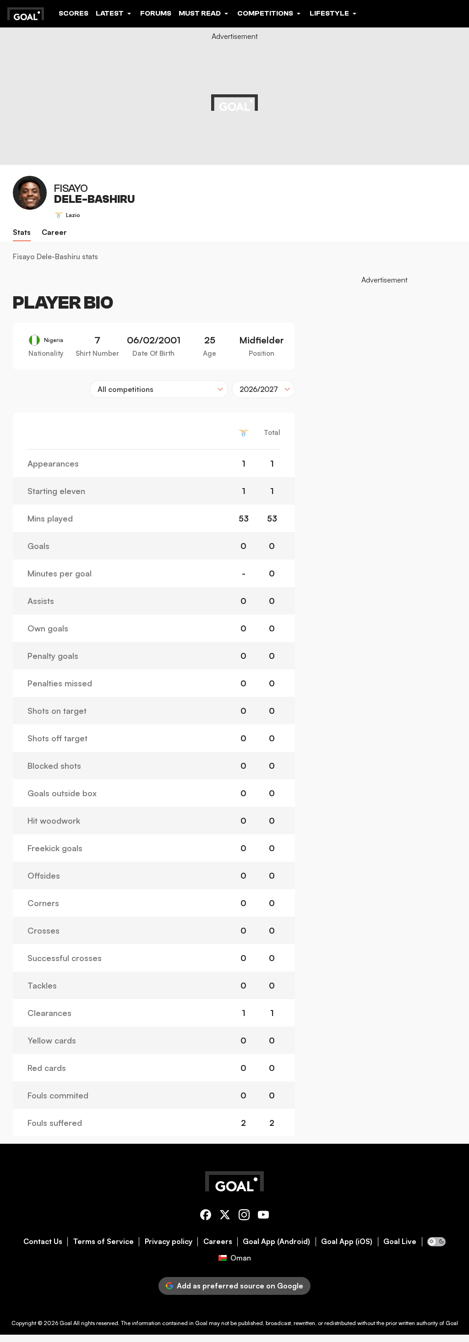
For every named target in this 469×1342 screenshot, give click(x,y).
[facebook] (205, 1216)
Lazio (73, 215)
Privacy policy (168, 1241)
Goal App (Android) (276, 1241)
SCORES (73, 13)
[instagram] (244, 1216)
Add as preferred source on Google (240, 1285)
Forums (155, 13)
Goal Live (399, 1241)
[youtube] (263, 1216)
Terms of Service (103, 1241)
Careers (217, 1241)
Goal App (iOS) (346, 1241)
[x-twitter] (225, 1216)
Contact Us (42, 1241)
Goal (66, 1323)
